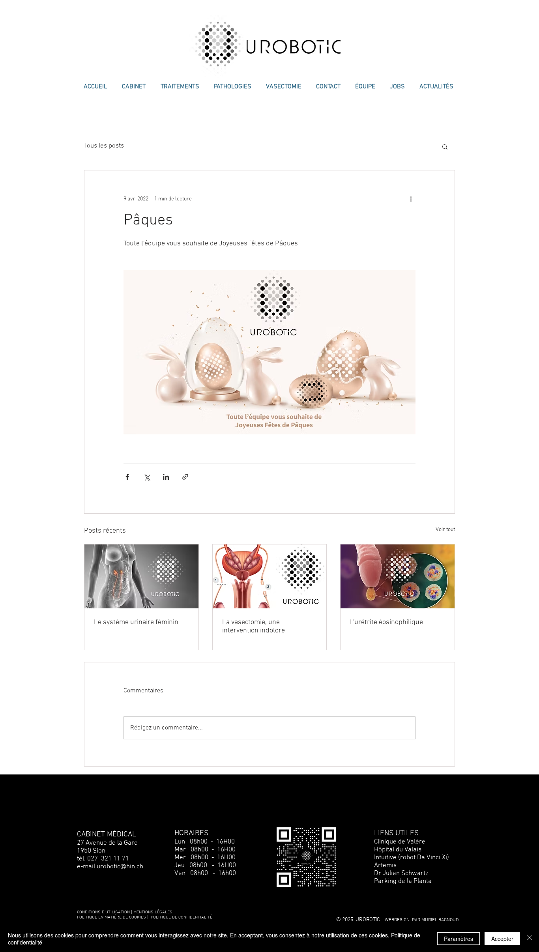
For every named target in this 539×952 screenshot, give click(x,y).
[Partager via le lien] (185, 477)
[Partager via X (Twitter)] (146, 477)
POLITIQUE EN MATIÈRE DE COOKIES (112, 917)
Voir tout (445, 529)
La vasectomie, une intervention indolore (253, 626)
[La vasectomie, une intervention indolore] (270, 576)
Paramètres (458, 939)
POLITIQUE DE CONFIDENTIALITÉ (181, 917)
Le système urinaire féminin (136, 622)
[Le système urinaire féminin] (141, 576)
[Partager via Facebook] (127, 477)
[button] (445, 146)
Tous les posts (104, 146)
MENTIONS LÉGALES (152, 912)
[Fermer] (529, 938)
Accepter (502, 939)
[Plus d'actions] (410, 199)
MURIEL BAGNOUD (440, 920)
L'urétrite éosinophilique (386, 622)
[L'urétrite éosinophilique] (398, 576)
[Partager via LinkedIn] (166, 477)
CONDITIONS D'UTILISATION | (104, 912)
